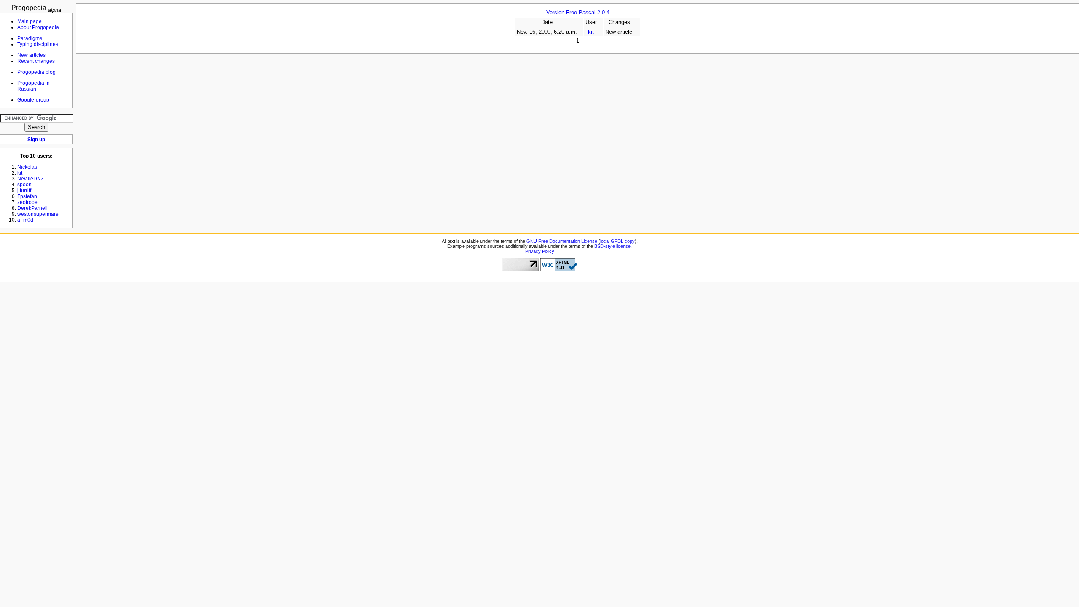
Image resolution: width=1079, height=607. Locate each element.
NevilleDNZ (30, 179)
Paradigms (29, 38)
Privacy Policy (539, 251)
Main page (29, 21)
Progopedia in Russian (33, 86)
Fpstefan (27, 196)
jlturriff (24, 190)
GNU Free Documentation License (561, 241)
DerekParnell (32, 208)
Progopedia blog (36, 72)
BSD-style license (612, 246)
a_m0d (25, 220)
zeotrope (27, 202)
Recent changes (36, 61)
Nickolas (27, 167)
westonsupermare (38, 214)
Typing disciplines (37, 44)
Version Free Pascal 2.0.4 (577, 13)
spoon (24, 185)
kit (591, 32)
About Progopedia (38, 27)
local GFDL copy (617, 241)
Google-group (33, 100)
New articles (31, 55)
